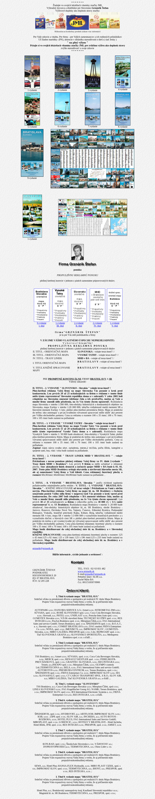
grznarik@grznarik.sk (43, 548)
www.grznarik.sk (86, 571)
